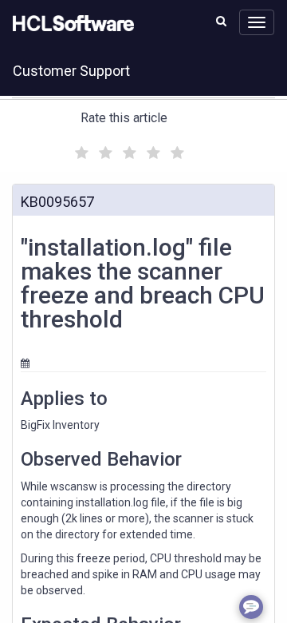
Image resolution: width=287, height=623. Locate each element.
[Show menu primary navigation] (256, 22)
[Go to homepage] (70, 24)
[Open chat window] (251, 607)
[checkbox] (79, 148)
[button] (221, 21)
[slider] (127, 150)
